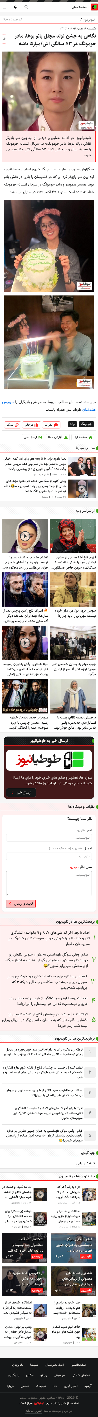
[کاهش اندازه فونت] (4, 43)
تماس (25, 1386)
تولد (72, 424)
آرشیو (87, 1386)
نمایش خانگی (81, 1375)
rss (55, 1386)
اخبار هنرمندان (54, 1365)
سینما (34, 1365)
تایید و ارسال (23, 904)
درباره (10, 1386)
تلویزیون (87, 20)
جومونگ (86, 424)
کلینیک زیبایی (85, 1163)
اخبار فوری (71, 1386)
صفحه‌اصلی (79, 7)
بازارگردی (13, 1375)
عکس (30, 1375)
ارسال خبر (30, 437)
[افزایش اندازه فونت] (4, 34)
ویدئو (43, 1375)
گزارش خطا (55, 437)
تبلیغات (41, 1386)
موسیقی (59, 1375)
